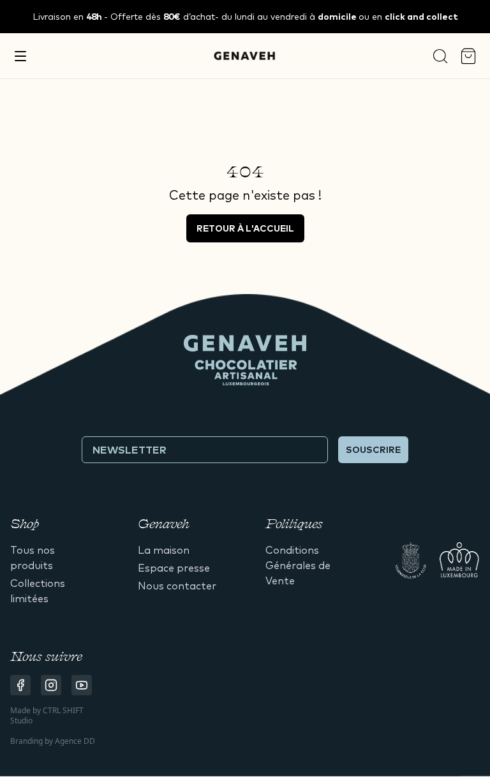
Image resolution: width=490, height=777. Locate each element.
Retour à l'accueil (245, 228)
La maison (163, 550)
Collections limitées (37, 591)
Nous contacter (177, 585)
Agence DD (75, 741)
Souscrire (373, 449)
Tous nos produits (32, 558)
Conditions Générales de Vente (297, 565)
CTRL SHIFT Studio (47, 715)
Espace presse (174, 567)
